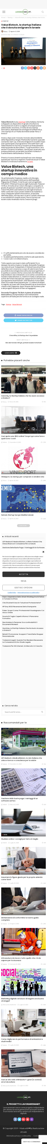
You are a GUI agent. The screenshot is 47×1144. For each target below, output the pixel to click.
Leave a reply (10, 353)
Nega (23, 581)
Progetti (7, 1034)
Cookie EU (37, 1136)
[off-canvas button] (3, 11)
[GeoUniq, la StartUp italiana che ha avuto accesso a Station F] (23, 379)
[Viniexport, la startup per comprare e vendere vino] (23, 460)
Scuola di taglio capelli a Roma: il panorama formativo (20, 617)
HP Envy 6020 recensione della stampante (19, 606)
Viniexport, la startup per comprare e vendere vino (22, 477)
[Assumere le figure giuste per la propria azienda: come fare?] (23, 861)
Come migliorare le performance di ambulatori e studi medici (22, 1040)
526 (45, 1085)
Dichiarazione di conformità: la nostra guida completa (20, 919)
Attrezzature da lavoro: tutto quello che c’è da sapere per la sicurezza (21, 959)
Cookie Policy (12, 592)
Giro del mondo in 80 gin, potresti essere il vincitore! (23, 343)
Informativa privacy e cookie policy (28, 592)
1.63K (44, 518)
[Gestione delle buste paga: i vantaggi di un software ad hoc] (23, 782)
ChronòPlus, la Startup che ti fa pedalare (23, 335)
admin (5, 442)
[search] (43, 12)
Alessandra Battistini (9, 1004)
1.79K (44, 442)
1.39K (44, 923)
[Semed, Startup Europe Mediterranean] (23, 498)
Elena (5, 31)
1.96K (44, 1004)
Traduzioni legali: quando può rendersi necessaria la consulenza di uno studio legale (22, 641)
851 (45, 401)
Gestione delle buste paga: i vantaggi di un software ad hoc (23, 548)
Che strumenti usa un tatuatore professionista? (21, 603)
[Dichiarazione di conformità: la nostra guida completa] (23, 901)
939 (45, 842)
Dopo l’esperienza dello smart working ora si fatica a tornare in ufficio (23, 598)
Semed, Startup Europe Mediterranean (17, 515)
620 (45, 804)
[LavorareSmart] (23, 1097)
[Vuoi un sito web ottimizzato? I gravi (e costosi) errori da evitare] (23, 1063)
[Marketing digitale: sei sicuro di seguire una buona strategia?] (23, 982)
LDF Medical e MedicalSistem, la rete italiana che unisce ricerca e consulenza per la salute (22, 542)
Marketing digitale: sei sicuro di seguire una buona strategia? (22, 999)
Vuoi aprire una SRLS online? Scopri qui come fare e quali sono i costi (22, 437)
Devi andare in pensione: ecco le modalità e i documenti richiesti (19, 623)
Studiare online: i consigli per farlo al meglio (19, 839)
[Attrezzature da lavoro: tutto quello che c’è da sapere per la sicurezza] (23, 942)
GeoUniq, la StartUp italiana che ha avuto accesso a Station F (22, 397)
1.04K (44, 1045)
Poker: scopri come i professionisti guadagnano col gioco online (23, 611)
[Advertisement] (23, 4)
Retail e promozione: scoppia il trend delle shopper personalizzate (22, 635)
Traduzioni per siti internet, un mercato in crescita (22, 646)
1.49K (44, 480)
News (5, 431)
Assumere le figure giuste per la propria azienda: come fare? (22, 878)
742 (45, 764)
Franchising (8, 753)
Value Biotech (17, 305)
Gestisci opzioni (23, 587)
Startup (5, 21)
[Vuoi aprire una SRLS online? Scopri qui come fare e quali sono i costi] (23, 420)
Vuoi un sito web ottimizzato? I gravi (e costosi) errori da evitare (21, 1080)
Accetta (23, 574)
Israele (30, 161)
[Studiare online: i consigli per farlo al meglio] (23, 822)
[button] (43, 552)
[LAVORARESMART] (23, 11)
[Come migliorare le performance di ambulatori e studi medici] (23, 1023)
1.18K (44, 883)
